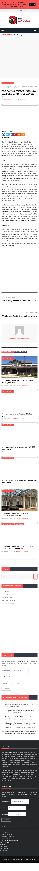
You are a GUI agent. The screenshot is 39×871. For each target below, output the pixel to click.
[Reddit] (19, 134)
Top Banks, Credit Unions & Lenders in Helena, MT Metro (17, 382)
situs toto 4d (3, 846)
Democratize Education (9, 100)
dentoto (2, 844)
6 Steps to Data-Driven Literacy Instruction (19, 711)
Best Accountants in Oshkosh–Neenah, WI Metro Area (19, 481)
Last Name (5, 683)
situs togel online (5, 842)
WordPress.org (9, 603)
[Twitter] (7, 134)
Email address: (6, 670)
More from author (20, 352)
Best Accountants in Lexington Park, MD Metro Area (18, 448)
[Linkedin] (11, 134)
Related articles (7, 352)
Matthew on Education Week (16, 697)
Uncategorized (19, 524)
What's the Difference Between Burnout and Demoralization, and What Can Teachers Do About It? (20, 725)
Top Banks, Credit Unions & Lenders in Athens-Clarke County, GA (17, 547)
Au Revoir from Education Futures (16, 705)
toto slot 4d (3, 850)
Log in (6, 595)
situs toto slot (4, 848)
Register (7, 592)
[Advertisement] (19, 57)
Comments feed (10, 600)
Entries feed (8, 597)
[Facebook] (3, 134)
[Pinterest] (15, 134)
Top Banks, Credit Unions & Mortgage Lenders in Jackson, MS (17, 514)
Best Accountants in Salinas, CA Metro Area (17, 415)
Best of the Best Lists (7, 83)
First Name (5, 677)
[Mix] (23, 134)
